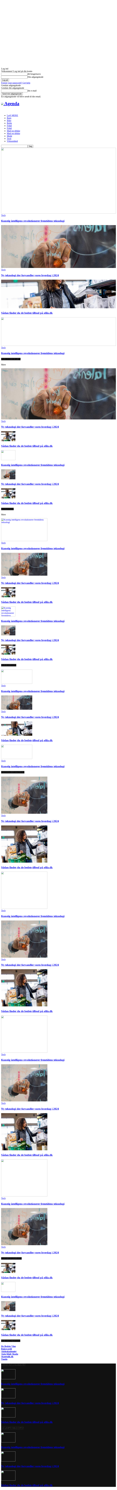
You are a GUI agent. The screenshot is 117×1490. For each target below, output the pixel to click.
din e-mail (32, 90)
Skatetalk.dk (7, 1356)
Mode (9, 136)
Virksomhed (12, 141)
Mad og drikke (13, 131)
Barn (9, 118)
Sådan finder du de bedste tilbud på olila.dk (27, 312)
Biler (9, 120)
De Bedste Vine (8, 1346)
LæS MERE (12, 115)
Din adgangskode (35, 77)
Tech (9, 138)
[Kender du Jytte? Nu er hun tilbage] (24, 575)
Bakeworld (6, 1349)
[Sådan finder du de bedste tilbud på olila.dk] (58, 307)
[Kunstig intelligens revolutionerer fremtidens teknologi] (58, 213)
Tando (4, 1359)
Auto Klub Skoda (9, 1354)
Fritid (9, 125)
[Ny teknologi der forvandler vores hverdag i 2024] (58, 267)
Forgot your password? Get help (15, 83)
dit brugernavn (34, 74)
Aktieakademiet (8, 1351)
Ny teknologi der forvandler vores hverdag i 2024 (30, 275)
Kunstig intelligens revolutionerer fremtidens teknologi (32, 220)
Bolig (9, 123)
